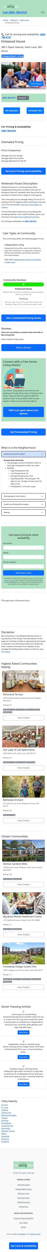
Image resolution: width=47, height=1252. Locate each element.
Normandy (5, 1128)
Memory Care (23, 1193)
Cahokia (4, 1110)
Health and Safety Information (16, 504)
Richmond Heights (9, 1115)
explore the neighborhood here (26, 217)
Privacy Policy (8, 580)
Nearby (7, 512)
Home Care (23, 1206)
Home (5, 20)
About (23, 1227)
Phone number (10, 562)
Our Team (23, 1222)
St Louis (4, 1105)
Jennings (4, 1120)
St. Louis (4, 1107)
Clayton (4, 1118)
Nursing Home (23, 1198)
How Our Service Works (23, 1218)
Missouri (14, 20)
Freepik (22, 1234)
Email (6, 553)
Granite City (6, 1112)
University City (7, 1126)
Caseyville (5, 1136)
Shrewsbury (6, 1123)
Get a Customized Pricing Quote (23, 317)
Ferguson (5, 1139)
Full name (7, 543)
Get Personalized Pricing (23, 431)
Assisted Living (23, 1185)
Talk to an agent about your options (23, 412)
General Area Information (14, 454)
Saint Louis (24, 20)
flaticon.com (35, 1234)
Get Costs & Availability (23, 1245)
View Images (36, 84)
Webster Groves (8, 1131)
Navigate (22, 98)
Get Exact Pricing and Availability (24, 171)
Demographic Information (15, 496)
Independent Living (23, 1189)
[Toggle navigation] (42, 12)
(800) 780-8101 (9, 97)
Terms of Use (36, 578)
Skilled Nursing (23, 1202)
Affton (3, 1133)
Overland (5, 1141)
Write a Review (23, 347)
